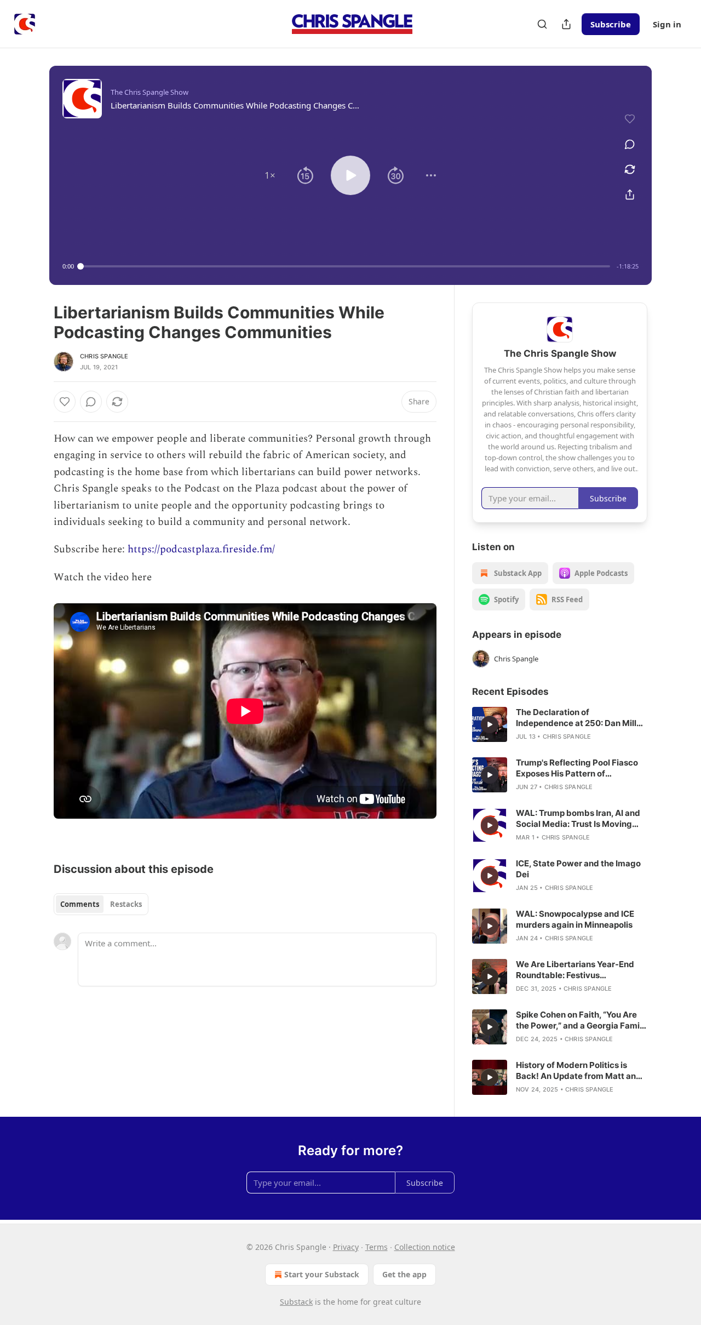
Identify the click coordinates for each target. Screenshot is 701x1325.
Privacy (346, 1247)
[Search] (542, 24)
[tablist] (101, 904)
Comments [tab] (79, 904)
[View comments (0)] (630, 144)
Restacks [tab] (126, 904)
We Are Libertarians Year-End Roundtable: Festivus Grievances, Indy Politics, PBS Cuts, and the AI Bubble (575, 970)
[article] (560, 724)
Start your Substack (321, 1274)
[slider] (345, 266)
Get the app (404, 1274)
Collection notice (424, 1247)
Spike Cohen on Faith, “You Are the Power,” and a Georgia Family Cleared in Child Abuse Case (581, 1020)
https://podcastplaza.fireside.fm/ (201, 549)
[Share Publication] (566, 24)
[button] (270, 175)
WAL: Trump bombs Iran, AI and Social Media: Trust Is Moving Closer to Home (578, 819)
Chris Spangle (104, 356)
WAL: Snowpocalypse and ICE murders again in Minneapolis (575, 919)
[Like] (65, 402)
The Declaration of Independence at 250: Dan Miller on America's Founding (580, 718)
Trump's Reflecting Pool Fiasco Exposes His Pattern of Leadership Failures (577, 768)
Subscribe (610, 24)
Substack (296, 1302)
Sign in (667, 24)
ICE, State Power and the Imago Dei (578, 868)
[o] (489, 724)
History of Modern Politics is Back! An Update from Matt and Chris (578, 1071)
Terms (376, 1247)
